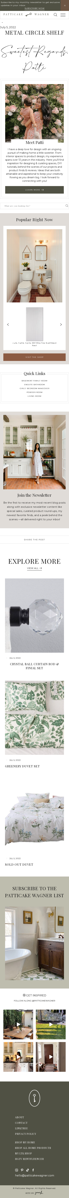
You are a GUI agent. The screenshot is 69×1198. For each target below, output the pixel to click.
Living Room (34, 396)
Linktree (21, 1128)
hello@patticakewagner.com (34, 1175)
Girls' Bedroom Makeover (34, 388)
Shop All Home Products (33, 1148)
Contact (21, 1122)
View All (33, 568)
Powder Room (35, 392)
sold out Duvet (19, 864)
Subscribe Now (35, 8)
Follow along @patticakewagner (34, 1000)
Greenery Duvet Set (22, 766)
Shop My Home (25, 1142)
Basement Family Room (34, 381)
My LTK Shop (23, 1153)
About (19, 1117)
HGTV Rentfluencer (29, 1159)
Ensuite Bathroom (34, 385)
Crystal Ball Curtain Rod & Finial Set (34, 666)
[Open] (18, 1024)
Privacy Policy (25, 1133)
